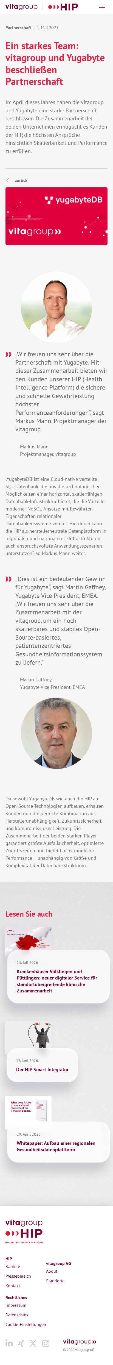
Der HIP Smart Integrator (42, 1069)
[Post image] (28, 944)
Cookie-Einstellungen (25, 1324)
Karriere (12, 1266)
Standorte (55, 1280)
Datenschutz (17, 1314)
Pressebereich (18, 1276)
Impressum (15, 1305)
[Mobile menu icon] (102, 6)
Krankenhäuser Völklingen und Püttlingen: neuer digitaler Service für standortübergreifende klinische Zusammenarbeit (57, 981)
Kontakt (12, 1285)
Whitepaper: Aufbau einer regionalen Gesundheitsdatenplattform (56, 1146)
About (51, 1271)
